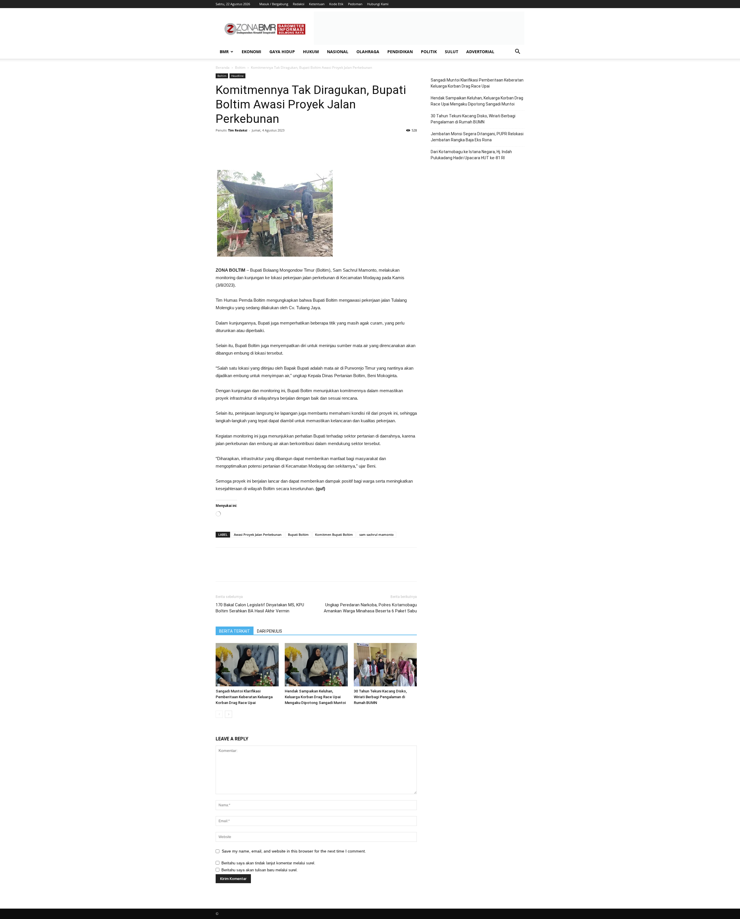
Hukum (311, 51)
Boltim (240, 67)
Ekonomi (251, 51)
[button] (517, 52)
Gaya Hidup (282, 51)
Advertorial (480, 51)
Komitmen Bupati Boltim (334, 534)
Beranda (223, 67)
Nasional (337, 51)
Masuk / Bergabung (273, 4)
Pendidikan (400, 51)
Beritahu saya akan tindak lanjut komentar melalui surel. (268, 863)
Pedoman (355, 4)
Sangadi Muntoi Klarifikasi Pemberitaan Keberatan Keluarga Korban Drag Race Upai (244, 697)
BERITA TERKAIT (234, 631)
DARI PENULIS (269, 631)
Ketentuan (317, 4)
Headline (237, 76)
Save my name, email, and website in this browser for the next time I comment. (294, 851)
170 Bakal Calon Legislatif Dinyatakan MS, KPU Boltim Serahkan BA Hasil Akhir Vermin (260, 608)
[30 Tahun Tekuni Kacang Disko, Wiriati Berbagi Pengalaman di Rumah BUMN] (385, 664)
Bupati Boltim (298, 534)
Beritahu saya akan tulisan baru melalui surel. (259, 870)
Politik (429, 51)
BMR (224, 51)
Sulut (451, 51)
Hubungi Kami (377, 4)
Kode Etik (336, 4)
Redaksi (298, 4)
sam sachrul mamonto (376, 534)
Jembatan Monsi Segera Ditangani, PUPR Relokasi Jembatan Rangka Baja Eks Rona (477, 136)
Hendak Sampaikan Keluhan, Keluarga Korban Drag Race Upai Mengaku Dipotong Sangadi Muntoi (315, 697)
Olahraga (367, 51)
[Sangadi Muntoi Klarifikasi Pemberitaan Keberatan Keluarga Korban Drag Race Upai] (247, 664)
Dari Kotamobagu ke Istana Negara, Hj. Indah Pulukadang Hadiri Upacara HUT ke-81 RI (471, 154)
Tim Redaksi (237, 130)
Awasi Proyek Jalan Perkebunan (258, 534)
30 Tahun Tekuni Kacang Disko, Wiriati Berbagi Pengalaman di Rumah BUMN (380, 697)
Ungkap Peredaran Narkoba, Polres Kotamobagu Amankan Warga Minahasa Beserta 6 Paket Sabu (370, 608)
